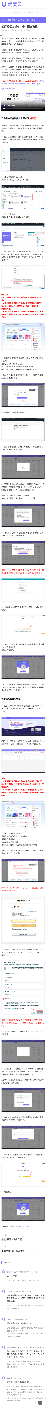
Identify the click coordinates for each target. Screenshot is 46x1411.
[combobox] (23, 12)
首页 (3, 20)
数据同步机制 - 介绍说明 (20, 1226)
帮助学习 (11, 20)
